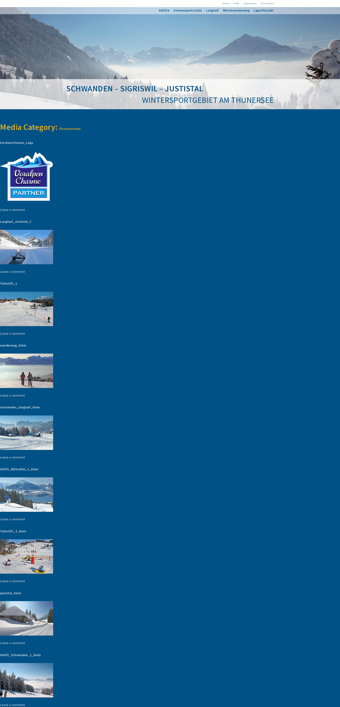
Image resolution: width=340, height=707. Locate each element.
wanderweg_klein (13, 345)
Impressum (250, 3)
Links (236, 3)
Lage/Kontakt (264, 10)
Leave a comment (12, 210)
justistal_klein (10, 593)
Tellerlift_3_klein (13, 531)
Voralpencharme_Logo (16, 143)
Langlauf (212, 10)
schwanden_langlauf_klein (20, 407)
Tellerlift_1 (8, 283)
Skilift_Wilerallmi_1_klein (19, 469)
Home (225, 3)
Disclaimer (267, 3)
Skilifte (164, 10)
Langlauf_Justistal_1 (15, 222)
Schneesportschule (188, 10)
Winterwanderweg (236, 10)
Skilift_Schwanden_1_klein (20, 655)
